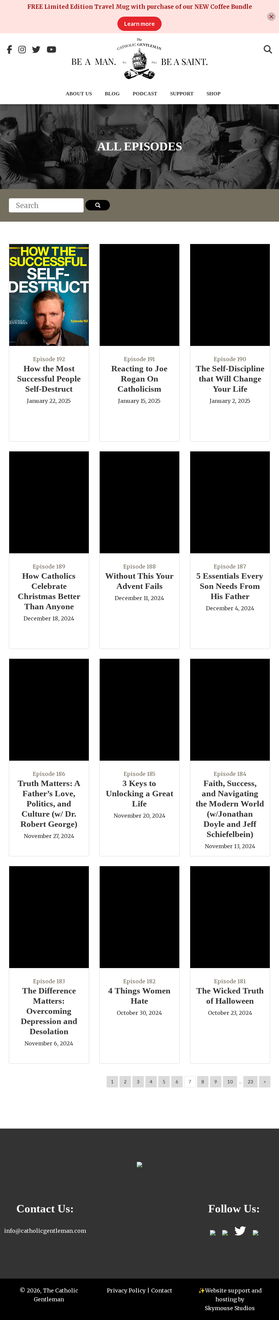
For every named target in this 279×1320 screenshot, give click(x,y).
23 (250, 1081)
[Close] (271, 17)
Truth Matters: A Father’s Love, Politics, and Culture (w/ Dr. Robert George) (49, 804)
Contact (161, 1290)
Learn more (139, 23)
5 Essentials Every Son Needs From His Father (229, 586)
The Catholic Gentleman (139, 58)
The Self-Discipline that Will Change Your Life (230, 378)
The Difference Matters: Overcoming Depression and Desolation (49, 1011)
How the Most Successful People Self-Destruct (49, 378)
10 (230, 1081)
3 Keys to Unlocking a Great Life (139, 793)
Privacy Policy (126, 1290)
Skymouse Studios (230, 1308)
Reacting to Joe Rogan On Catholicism (139, 378)
